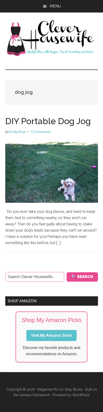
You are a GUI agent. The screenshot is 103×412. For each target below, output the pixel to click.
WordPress (81, 395)
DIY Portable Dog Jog (48, 121)
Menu (55, 6)
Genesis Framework (34, 395)
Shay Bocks (74, 389)
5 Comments (41, 132)
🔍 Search (82, 276)
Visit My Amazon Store (51, 335)
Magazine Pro (48, 389)
